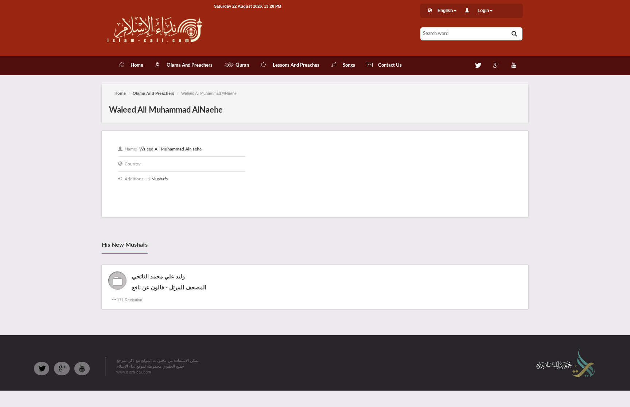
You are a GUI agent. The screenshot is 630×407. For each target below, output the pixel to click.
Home (120, 93)
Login (483, 10)
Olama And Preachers (153, 93)
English (445, 10)
